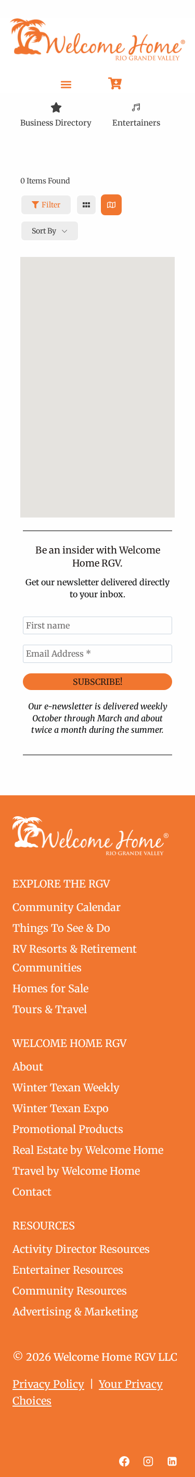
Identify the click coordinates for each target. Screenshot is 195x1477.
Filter (51, 205)
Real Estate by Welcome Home (87, 1149)
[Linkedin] (172, 1461)
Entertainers (136, 123)
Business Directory (56, 123)
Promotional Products (67, 1129)
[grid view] (86, 204)
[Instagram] (148, 1461)
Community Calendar (66, 907)
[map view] (111, 204)
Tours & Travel (49, 1009)
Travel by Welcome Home (76, 1170)
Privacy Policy (48, 1383)
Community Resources (69, 1290)
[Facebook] (124, 1461)
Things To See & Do (61, 927)
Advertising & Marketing (75, 1311)
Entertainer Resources (67, 1269)
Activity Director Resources (81, 1249)
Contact (31, 1191)
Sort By (44, 231)
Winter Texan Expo (60, 1108)
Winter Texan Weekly (66, 1087)
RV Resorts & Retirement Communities (74, 958)
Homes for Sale (50, 988)
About (27, 1066)
